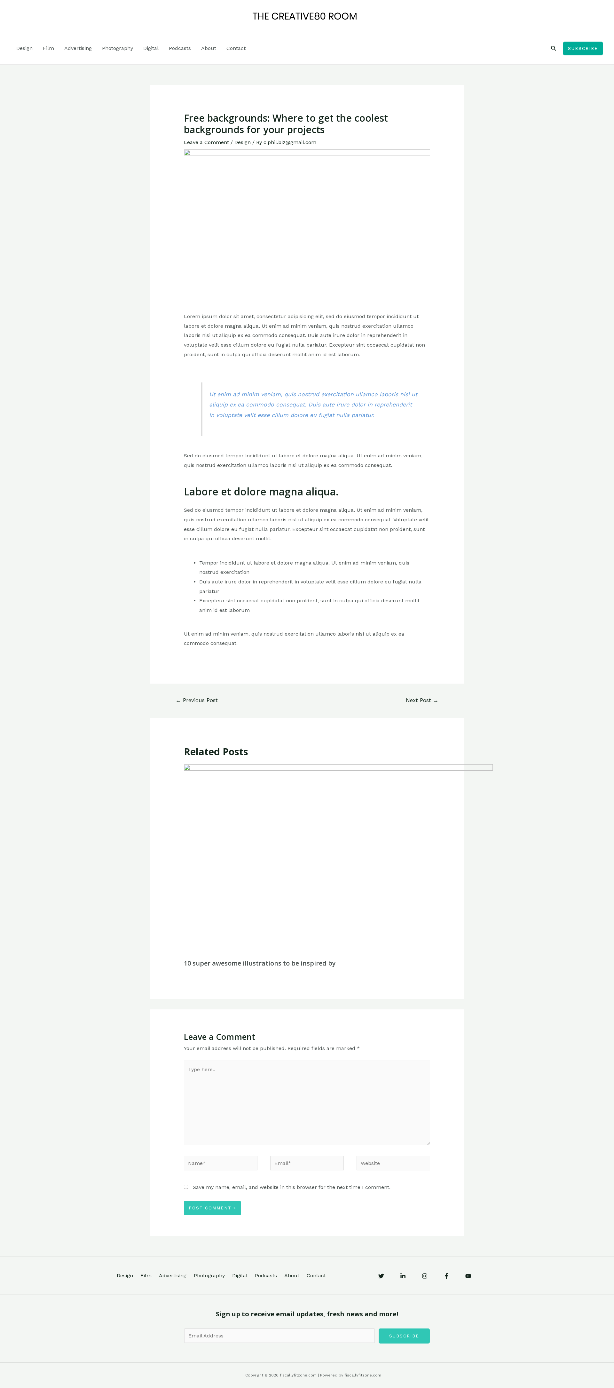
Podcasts (180, 48)
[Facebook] (446, 1276)
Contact (236, 48)
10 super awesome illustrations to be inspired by (260, 963)
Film (48, 48)
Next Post (422, 700)
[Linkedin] (403, 1276)
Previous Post (197, 700)
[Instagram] (425, 1276)
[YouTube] (468, 1276)
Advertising (78, 48)
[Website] (393, 1164)
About (208, 48)
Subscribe (404, 1336)
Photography (117, 48)
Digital (151, 48)
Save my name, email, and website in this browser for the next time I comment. (291, 1187)
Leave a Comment (206, 142)
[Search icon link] (554, 48)
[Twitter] (381, 1276)
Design (24, 48)
